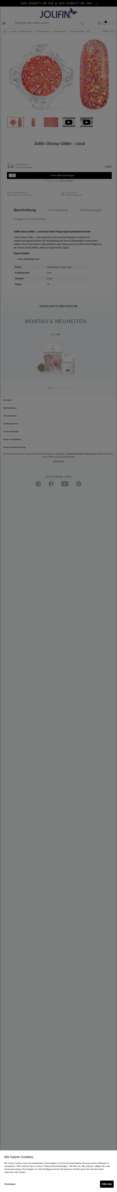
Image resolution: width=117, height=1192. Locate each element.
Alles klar (107, 1184)
